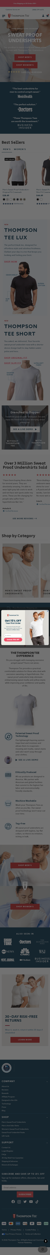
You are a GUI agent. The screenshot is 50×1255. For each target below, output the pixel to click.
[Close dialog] (47, 611)
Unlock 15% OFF (13, 640)
